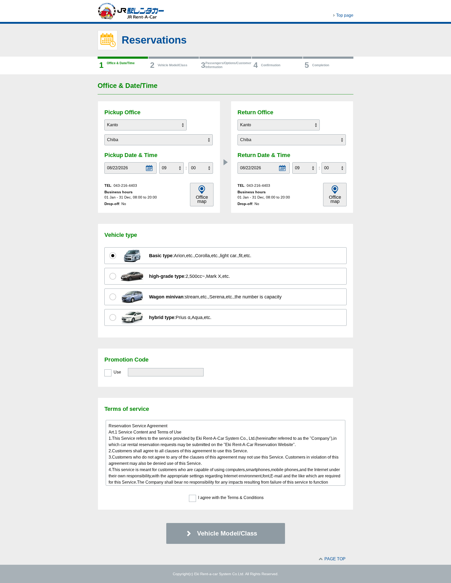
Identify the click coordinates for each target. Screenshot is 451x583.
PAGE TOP (335, 559)
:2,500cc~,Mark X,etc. (189, 276)
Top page (344, 15)
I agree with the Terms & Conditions (231, 497)
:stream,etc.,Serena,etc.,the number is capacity (215, 296)
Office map (202, 199)
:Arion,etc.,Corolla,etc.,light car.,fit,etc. (200, 255)
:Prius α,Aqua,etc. (180, 317)
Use (117, 372)
